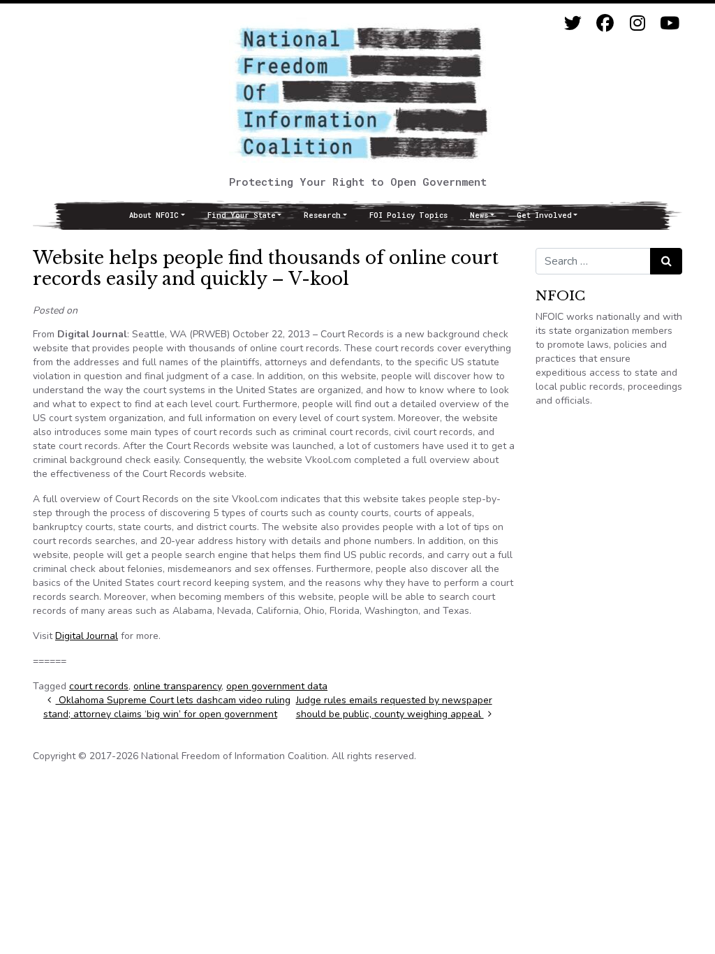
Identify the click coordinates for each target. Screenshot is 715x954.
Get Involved (544, 215)
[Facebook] (605, 23)
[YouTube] (669, 23)
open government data (276, 686)
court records (98, 686)
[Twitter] (573, 23)
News (479, 215)
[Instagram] (637, 23)
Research (322, 215)
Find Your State (241, 215)
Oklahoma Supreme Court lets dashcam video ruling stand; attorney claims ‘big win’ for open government (166, 707)
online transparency (177, 686)
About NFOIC (154, 215)
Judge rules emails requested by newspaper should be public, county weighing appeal (394, 707)
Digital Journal (86, 636)
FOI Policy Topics (408, 215)
